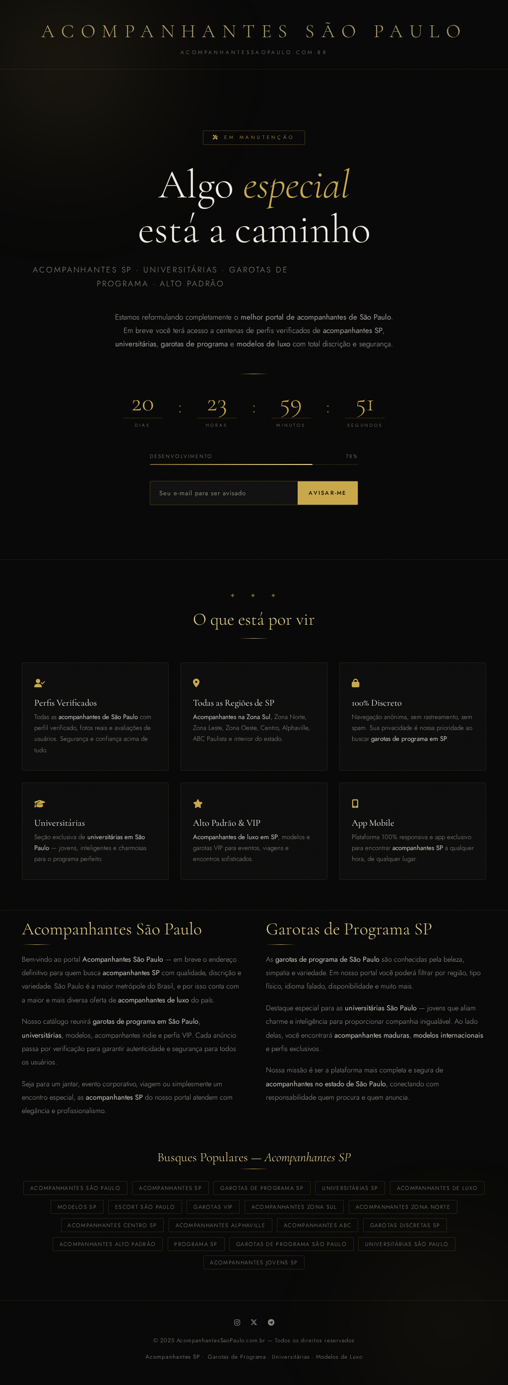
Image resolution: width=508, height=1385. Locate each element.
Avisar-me (327, 493)
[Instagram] (237, 1322)
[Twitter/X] (254, 1322)
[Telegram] (271, 1322)
